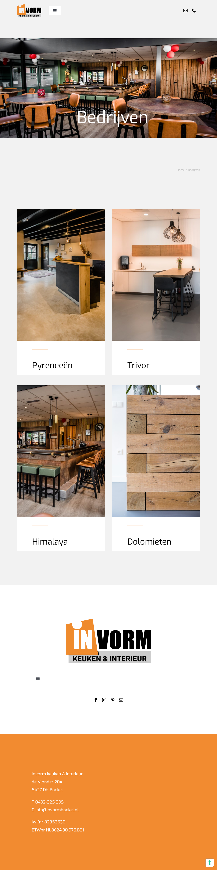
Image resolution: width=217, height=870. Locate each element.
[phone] (194, 10)
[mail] (185, 10)
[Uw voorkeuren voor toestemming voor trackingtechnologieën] (210, 863)
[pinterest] (113, 700)
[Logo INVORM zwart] (108, 620)
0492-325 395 (49, 802)
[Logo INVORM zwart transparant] (29, 6)
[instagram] (104, 700)
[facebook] (96, 700)
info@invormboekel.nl (57, 810)
